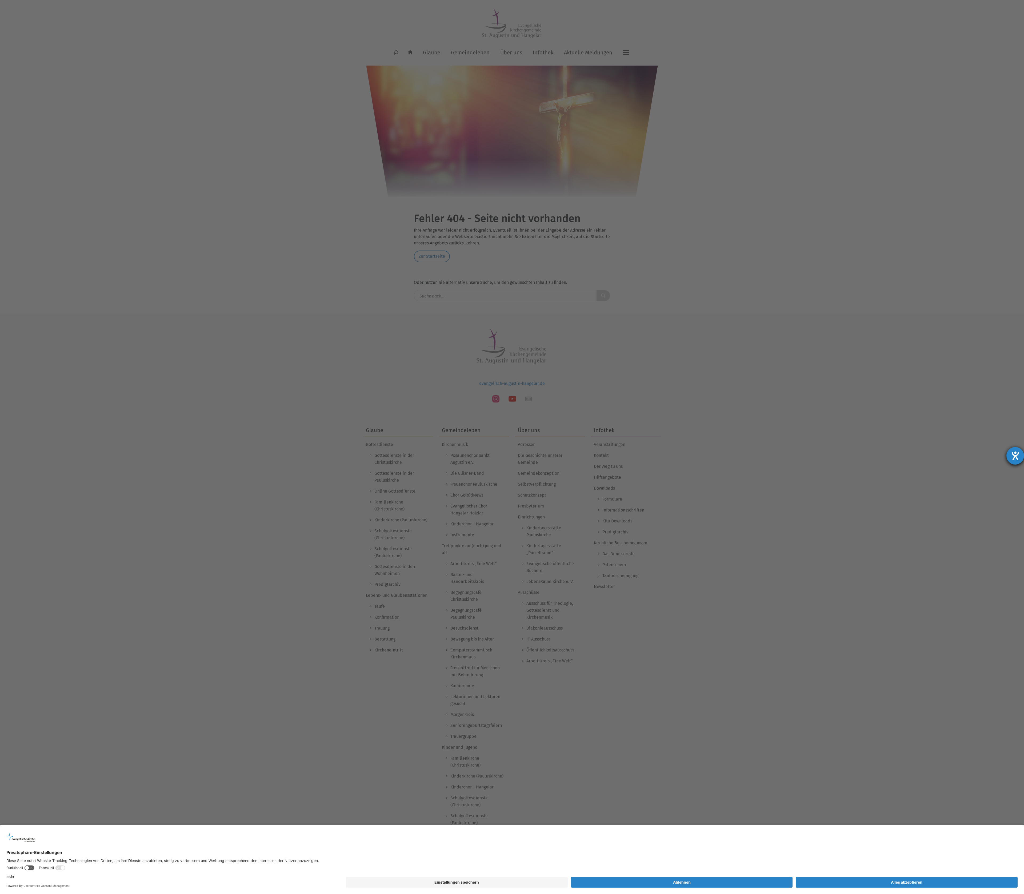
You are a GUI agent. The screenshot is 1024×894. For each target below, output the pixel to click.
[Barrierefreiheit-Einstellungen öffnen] (1015, 456)
